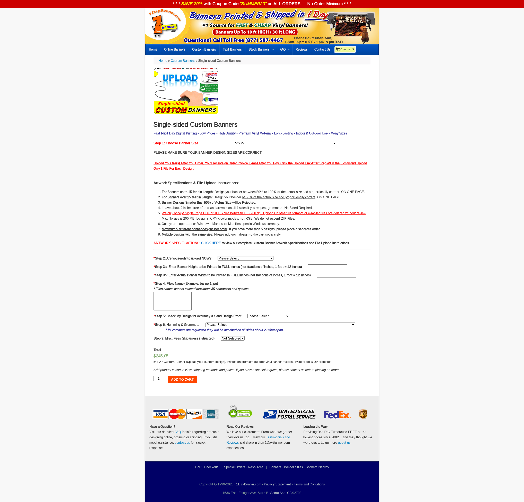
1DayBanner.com (248, 484)
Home (163, 60)
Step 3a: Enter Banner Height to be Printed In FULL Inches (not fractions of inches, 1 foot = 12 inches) (228, 266)
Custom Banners (183, 60)
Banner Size (188, 143)
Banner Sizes (293, 467)
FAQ (177, 432)
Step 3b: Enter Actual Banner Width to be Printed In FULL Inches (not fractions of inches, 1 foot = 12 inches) (232, 275)
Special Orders (234, 467)
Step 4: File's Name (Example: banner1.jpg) (186, 283)
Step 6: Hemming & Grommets (176, 324)
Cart (198, 467)
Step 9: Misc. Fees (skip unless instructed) (184, 338)
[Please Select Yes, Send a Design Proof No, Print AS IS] (268, 316)
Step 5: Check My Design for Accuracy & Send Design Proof (197, 316)
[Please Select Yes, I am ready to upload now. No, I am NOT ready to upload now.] (245, 258)
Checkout (211, 467)
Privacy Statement (277, 484)
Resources (255, 467)
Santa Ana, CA (280, 493)
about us (344, 442)
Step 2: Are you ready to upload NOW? (182, 258)
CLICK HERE (211, 243)
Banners (275, 467)
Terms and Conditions (309, 484)
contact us (182, 442)
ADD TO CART (182, 379)
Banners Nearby (317, 467)
